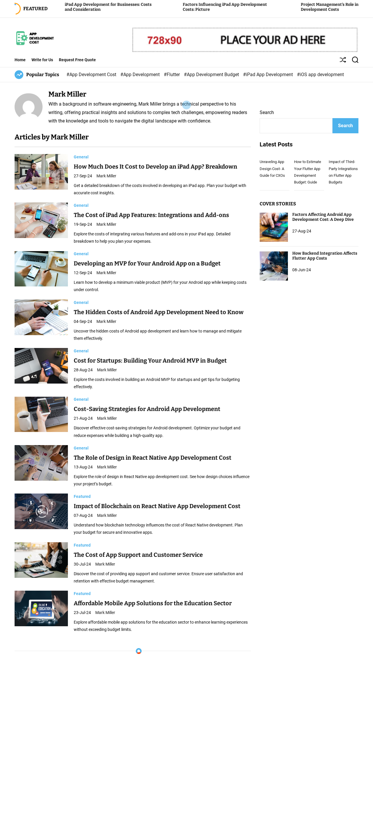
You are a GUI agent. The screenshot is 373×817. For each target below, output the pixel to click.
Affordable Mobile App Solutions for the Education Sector (153, 603)
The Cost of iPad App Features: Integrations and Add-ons (151, 214)
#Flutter (172, 74)
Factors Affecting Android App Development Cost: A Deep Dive (323, 217)
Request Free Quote (77, 59)
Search (267, 112)
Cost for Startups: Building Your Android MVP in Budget (150, 360)
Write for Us (42, 59)
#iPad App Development (268, 74)
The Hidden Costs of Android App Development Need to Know (159, 312)
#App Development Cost (91, 74)
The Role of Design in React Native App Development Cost (152, 457)
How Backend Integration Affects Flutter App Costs (324, 256)
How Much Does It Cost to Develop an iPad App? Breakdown (155, 166)
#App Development (140, 74)
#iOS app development (320, 74)
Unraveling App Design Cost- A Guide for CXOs (272, 169)
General (81, 157)
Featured (82, 496)
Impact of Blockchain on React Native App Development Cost (157, 506)
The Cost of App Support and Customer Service (138, 554)
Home (20, 59)
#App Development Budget (212, 74)
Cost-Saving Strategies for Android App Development (147, 409)
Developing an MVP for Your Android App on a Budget (147, 263)
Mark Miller (106, 176)
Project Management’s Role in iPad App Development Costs (309, 7)
